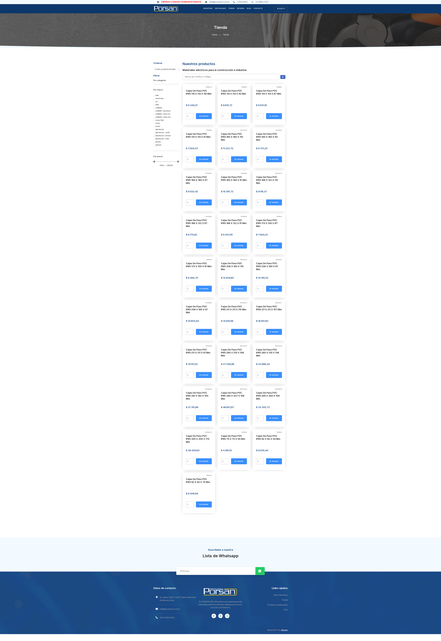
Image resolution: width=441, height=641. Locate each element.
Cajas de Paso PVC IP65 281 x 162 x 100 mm (197, 395)
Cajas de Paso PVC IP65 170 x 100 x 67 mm (267, 223)
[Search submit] (282, 77)
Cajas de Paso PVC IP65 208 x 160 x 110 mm (232, 266)
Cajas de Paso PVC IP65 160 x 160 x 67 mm (197, 180)
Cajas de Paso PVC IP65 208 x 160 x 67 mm (267, 266)
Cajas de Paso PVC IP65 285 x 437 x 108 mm (232, 395)
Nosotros (208, 8)
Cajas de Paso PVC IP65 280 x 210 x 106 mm (232, 352)
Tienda (231, 8)
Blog (249, 8)
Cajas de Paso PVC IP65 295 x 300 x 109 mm (268, 395)
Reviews (240, 8)
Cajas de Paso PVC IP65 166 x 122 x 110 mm (267, 180)
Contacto (258, 8)
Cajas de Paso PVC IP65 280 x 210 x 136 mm (267, 352)
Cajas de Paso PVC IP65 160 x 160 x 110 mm (232, 137)
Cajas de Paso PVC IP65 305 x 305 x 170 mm (197, 439)
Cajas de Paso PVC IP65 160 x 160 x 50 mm (267, 137)
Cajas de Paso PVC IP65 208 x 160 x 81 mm (197, 309)
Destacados (220, 8)
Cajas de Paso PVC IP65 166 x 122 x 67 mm (196, 223)
